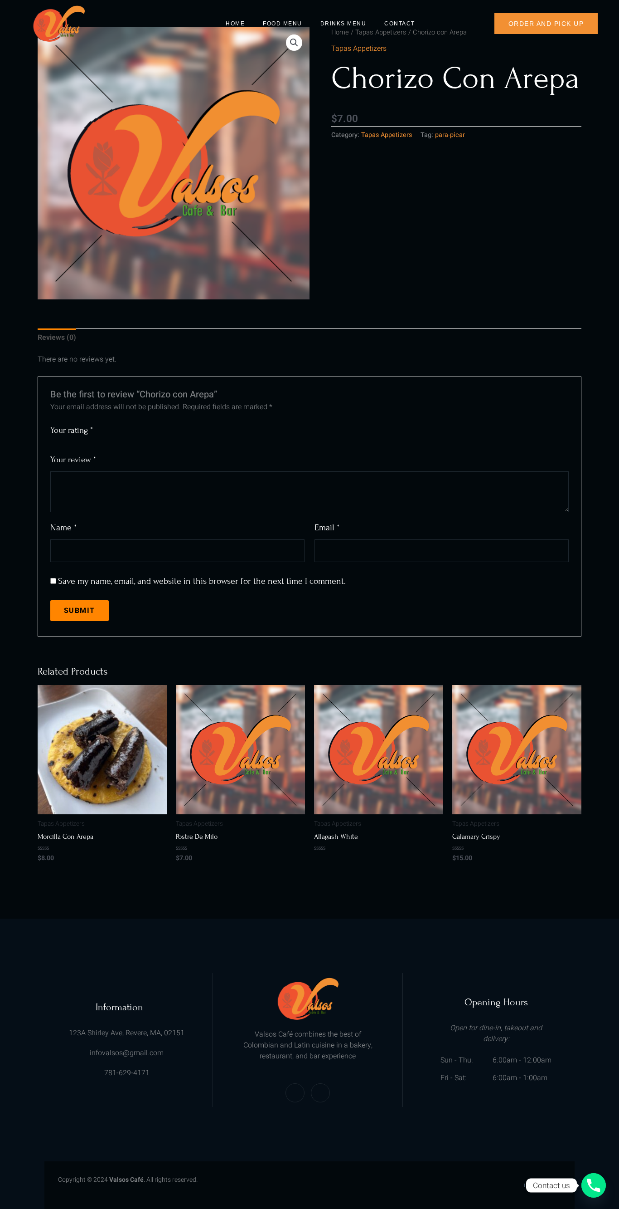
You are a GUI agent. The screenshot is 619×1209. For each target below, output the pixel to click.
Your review (73, 460)
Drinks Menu (343, 23)
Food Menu (282, 23)
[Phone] (593, 1185)
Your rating (71, 430)
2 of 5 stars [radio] (112, 427)
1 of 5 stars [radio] (101, 427)
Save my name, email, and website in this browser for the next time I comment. (202, 581)
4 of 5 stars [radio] (133, 427)
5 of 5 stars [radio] (143, 427)
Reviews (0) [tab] (57, 337)
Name (63, 527)
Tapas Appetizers (359, 48)
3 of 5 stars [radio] (122, 427)
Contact (399, 23)
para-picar (450, 135)
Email (326, 527)
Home (235, 23)
